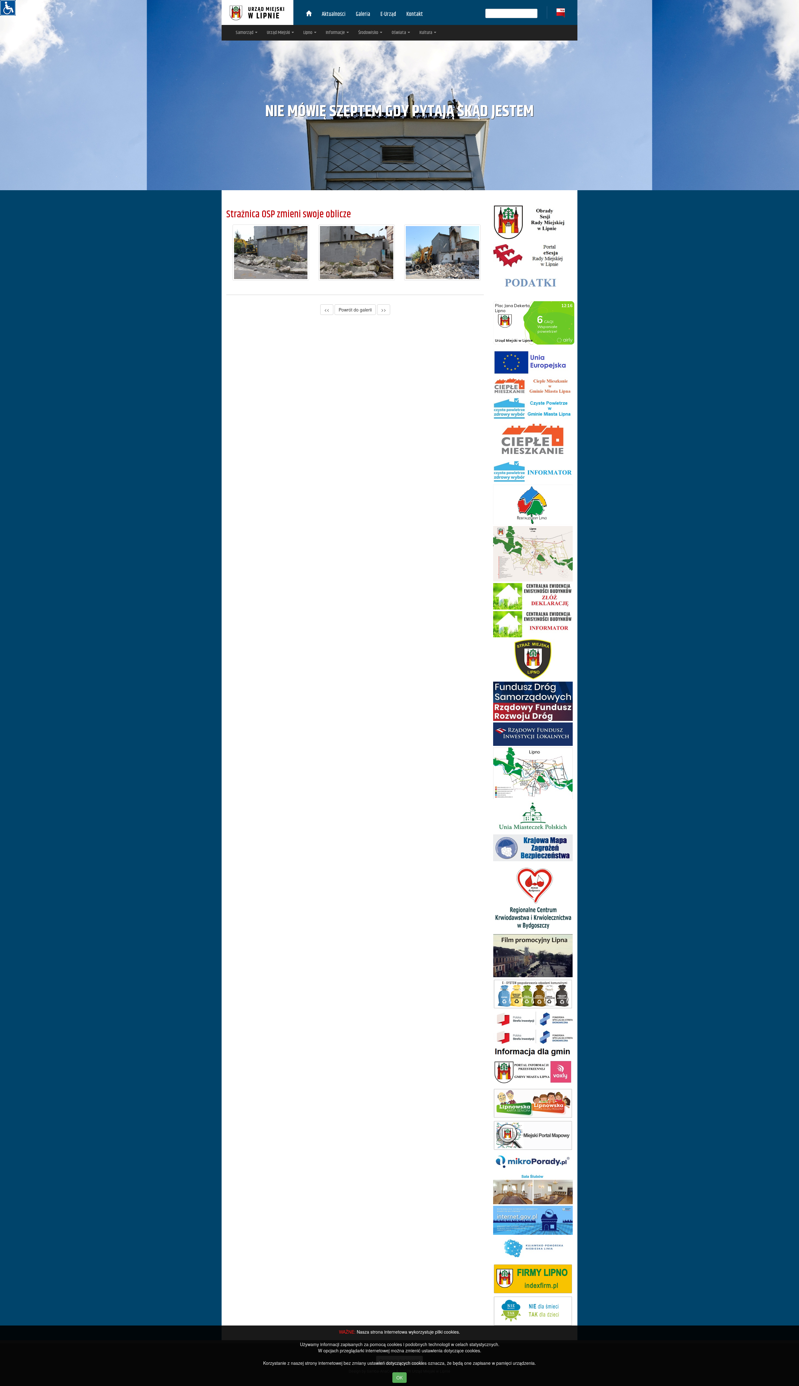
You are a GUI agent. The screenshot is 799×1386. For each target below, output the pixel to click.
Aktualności (334, 14)
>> (383, 310)
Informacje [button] (336, 32)
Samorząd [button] (245, 32)
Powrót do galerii (355, 310)
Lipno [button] (308, 32)
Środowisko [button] (368, 32)
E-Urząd (388, 14)
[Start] (308, 14)
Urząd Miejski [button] (279, 32)
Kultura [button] (426, 32)
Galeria (363, 14)
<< (326, 310)
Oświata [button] (399, 32)
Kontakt (414, 14)
